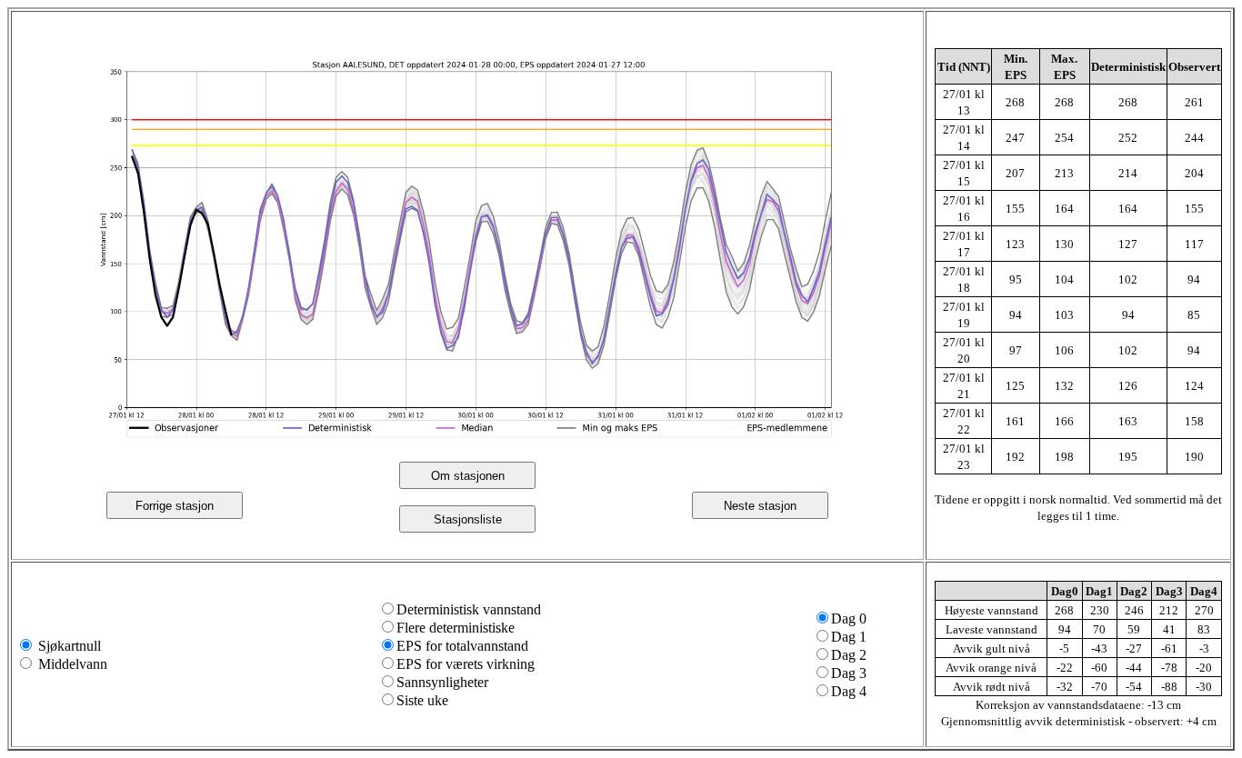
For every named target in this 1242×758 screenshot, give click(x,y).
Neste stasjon (760, 506)
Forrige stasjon (174, 506)
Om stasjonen (468, 476)
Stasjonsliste (468, 519)
